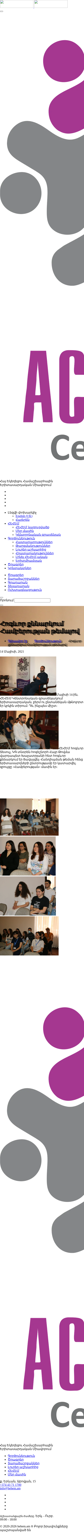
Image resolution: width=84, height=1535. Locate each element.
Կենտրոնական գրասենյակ (38, 534)
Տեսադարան (18, 586)
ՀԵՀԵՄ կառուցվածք (32, 527)
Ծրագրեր (16, 575)
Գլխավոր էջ (17, 641)
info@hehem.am (10, 1488)
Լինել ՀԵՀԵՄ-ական (31, 557)
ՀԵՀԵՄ (13, 1470)
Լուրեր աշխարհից (31, 549)
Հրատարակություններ (35, 553)
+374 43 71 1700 (10, 1484)
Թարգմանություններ (33, 545)
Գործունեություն (47, 641)
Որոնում (6, 600)
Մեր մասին (25, 531)
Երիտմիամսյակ (29, 560)
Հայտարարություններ (34, 542)
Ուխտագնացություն (25, 589)
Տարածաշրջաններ (23, 578)
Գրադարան (18, 582)
